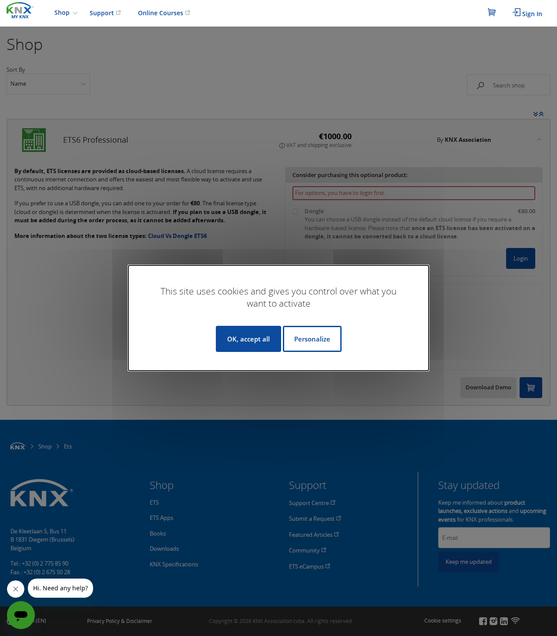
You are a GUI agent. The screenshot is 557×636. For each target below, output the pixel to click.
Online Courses (161, 13)
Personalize (312, 339)
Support (103, 13)
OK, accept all (248, 339)
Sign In (531, 14)
